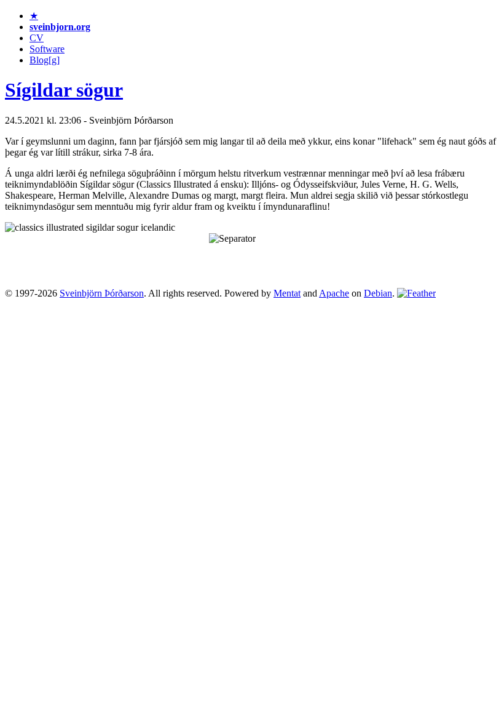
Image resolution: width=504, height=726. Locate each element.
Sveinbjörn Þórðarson (102, 293)
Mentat (287, 293)
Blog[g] (45, 60)
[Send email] (416, 293)
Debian (378, 293)
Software (47, 49)
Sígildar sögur (64, 90)
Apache (334, 293)
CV (37, 38)
